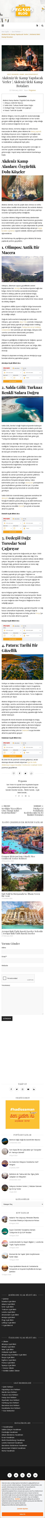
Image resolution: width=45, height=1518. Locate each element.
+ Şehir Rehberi (7, 1387)
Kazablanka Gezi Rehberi (11, 1408)
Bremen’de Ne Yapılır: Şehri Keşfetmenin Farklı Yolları (24, 1255)
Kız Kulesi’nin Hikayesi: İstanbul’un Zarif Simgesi (23, 1163)
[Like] (13, 773)
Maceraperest (31, 74)
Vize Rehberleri (9, 1411)
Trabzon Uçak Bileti (9, 1309)
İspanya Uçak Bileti (9, 1365)
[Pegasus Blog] (22, 11)
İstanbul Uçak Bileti (9, 1301)
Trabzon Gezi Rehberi (10, 1395)
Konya (38, 613)
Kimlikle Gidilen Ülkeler (11, 1371)
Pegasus (32, 90)
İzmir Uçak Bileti (8, 1307)
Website (5, 965)
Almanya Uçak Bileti (9, 1344)
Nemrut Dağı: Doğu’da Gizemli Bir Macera (24, 1140)
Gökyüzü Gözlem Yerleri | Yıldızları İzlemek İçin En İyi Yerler (25, 1187)
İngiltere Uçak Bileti (9, 1360)
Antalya (17, 288)
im (7, 498)
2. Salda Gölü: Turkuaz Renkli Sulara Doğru (18, 105)
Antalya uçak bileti (8, 1317)
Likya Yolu (23, 322)
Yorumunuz (6, 985)
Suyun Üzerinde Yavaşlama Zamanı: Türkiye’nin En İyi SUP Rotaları (22, 1231)
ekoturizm (29, 482)
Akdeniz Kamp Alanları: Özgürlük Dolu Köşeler (19, 100)
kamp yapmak (36, 131)
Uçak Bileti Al (8, 1325)
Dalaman (25, 730)
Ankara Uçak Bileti (8, 1304)
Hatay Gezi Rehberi (9, 1397)
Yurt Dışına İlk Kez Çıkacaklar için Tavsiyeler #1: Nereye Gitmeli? (25, 1151)
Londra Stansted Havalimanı (12, 1443)
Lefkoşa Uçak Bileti (9, 1323)
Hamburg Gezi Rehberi (10, 1403)
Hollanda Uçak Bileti (9, 1352)
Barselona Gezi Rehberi (10, 1405)
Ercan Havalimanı (8, 1437)
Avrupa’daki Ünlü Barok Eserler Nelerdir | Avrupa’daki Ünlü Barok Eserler (22, 932)
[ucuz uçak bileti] (22, 1114)
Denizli (21, 506)
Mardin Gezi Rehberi (9, 1392)
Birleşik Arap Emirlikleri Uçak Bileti (14, 1355)
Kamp (22, 74)
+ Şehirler (5, 1299)
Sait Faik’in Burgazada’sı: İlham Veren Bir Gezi (21, 894)
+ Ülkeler (5, 1341)
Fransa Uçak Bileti (8, 1363)
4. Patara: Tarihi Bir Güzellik (12, 110)
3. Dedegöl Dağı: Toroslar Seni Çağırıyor (17, 108)
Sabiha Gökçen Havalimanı (11, 1429)
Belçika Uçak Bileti (8, 1347)
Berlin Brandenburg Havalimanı (13, 1440)
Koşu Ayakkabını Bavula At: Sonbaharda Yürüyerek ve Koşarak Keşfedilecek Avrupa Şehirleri (25, 1269)
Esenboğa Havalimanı (10, 1432)
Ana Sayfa (5, 32)
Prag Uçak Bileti (7, 1320)
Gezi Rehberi (16, 32)
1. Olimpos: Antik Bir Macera (13, 103)
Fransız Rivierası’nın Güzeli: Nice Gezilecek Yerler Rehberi (18, 857)
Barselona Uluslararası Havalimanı (14, 1445)
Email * (4, 956)
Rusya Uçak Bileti (8, 1357)
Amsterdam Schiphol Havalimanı (13, 1448)
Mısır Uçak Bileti (7, 1349)
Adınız (4, 947)
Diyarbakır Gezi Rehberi (10, 1400)
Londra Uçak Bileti (8, 1312)
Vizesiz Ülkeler (8, 1368)
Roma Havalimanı (8, 1451)
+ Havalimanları (7, 1427)
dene (3, 498)
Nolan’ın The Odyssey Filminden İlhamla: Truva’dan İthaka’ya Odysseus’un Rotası (24, 1219)
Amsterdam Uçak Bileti (10, 1315)
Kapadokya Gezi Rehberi (11, 1389)
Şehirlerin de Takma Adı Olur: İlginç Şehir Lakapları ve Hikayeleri (24, 1175)
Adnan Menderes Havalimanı (12, 1435)
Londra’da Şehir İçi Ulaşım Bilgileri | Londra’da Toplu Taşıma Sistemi (26, 1243)
